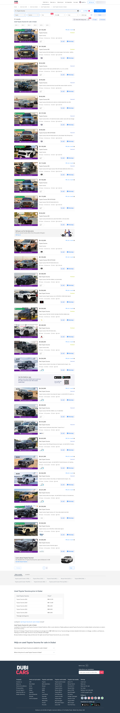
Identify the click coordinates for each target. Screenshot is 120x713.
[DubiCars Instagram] (89, 698)
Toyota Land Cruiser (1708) (22, 578)
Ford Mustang (58, 694)
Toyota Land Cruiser (60, 682)
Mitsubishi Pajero (59, 702)
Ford (43, 692)
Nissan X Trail (71, 698)
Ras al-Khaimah (33, 694)
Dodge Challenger (72, 696)
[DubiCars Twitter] (99, 698)
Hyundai (44, 696)
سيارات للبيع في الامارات (86, 692)
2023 (35, 25)
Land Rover (45, 694)
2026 (16, 25)
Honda (44, 702)
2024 (23, 25)
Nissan (44, 686)
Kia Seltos (70, 694)
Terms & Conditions (21, 686)
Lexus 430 (57, 704)
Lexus (43, 688)
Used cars (83, 682)
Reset (100, 15)
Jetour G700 (71, 690)
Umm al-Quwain (33, 698)
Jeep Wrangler (58, 700)
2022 (29, 25)
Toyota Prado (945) (52, 578)
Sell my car (91, 2)
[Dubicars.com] (22, 670)
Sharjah (31, 696)
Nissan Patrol (58, 684)
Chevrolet (44, 698)
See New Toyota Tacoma (21, 561)
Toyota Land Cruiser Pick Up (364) (58, 582)
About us (18, 684)
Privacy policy (19, 688)
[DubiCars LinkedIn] (82, 698)
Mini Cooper (71, 702)
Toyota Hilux (58, 698)
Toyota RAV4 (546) (79, 578)
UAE (30, 682)
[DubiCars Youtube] (92, 698)
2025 (47, 25)
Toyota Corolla (58, 696)
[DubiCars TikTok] (95, 698)
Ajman (30, 688)
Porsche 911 (71, 686)
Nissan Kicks (71, 688)
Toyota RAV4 (71, 700)
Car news (83, 688)
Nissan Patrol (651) (66, 578)
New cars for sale (85, 686)
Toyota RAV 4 (58, 692)
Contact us (19, 682)
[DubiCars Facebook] (85, 698)
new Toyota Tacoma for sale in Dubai (30, 622)
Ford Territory (71, 704)
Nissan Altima (58, 690)
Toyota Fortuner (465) (39, 582)
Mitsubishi (44, 700)
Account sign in (20, 690)
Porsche (44, 704)
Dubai (30, 690)
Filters (87, 10)
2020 (41, 25)
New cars (83, 684)
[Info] (74, 19)
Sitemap (83, 679)
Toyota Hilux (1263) (38, 578)
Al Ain (30, 686)
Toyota (44, 682)
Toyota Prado (58, 686)
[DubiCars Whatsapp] (102, 698)
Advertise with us (20, 692)
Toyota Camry (58, 688)
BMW (43, 690)
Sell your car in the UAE (87, 690)
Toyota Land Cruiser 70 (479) (22, 582)
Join (102, 672)
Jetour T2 (70, 682)
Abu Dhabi (32, 684)
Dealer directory (20, 694)
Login (101, 2)
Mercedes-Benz (46, 684)
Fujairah (31, 692)
